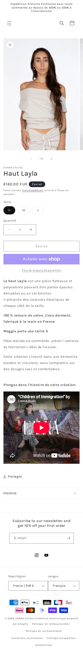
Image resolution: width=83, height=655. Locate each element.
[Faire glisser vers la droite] (52, 159)
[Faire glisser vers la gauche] (31, 159)
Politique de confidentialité (44, 631)
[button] (9, 23)
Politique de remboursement (51, 623)
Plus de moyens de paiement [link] (41, 270)
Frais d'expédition (32, 190)
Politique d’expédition (61, 638)
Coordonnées (44, 645)
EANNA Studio (24, 618)
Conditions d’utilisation (27, 638)
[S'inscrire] (68, 538)
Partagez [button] (15, 476)
